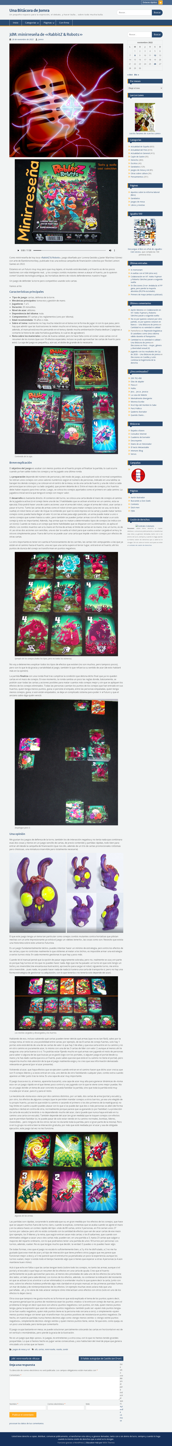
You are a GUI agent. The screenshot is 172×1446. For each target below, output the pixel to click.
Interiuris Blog (137, 450)
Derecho (134, 160)
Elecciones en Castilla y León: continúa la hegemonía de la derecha (143, 360)
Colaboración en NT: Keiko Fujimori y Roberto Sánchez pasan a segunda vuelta (146, 279)
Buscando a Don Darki (140, 501)
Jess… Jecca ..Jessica (139, 391)
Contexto (135, 504)
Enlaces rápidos (150, 2)
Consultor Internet (139, 434)
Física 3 (134, 385)
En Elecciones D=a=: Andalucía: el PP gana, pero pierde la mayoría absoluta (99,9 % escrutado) (146, 288)
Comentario (15, 1375)
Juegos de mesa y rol (21, 1349)
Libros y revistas (138, 205)
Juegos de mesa (138, 201)
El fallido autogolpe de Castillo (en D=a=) (101, 1358)
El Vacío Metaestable (140, 447)
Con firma (64, 22)
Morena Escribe (137, 401)
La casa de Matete (139, 395)
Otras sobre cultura (139, 173)
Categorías (30, 22)
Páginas (48, 22)
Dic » (136, 74)
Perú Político (136, 408)
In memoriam (137, 270)
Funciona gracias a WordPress (71, 1442)
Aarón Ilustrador (138, 497)
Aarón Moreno (137, 310)
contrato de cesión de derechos (140, 545)
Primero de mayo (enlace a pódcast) (146, 294)
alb (36, 1349)
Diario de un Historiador (141, 444)
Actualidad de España (140, 146)
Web (88, 1404)
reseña (59, 1349)
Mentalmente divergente (141, 398)
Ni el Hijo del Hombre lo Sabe (143, 405)
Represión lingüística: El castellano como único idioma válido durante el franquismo (146, 333)
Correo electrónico (56, 1404)
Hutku (133, 388)
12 (155, 55)
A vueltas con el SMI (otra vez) (144, 273)
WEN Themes (109, 1442)
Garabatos (135, 166)
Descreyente (136, 440)
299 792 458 (136, 378)
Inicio (15, 22)
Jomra (40, 39)
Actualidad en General (140, 153)
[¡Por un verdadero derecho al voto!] (138, 482)
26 (155, 64)
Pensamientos (137, 176)
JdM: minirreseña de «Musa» (25, 1358)
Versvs (133, 454)
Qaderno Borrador (139, 411)
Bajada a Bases (137, 430)
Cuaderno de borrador (140, 437)
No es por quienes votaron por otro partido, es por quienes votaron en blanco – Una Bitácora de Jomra (146, 322)
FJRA (133, 511)
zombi (65, 1349)
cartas (41, 1349)
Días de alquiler (137, 381)
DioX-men (135, 507)
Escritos (134, 163)
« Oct (130, 74)
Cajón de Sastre (138, 156)
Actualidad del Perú (139, 150)
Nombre (13, 1404)
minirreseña (50, 1349)
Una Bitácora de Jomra (29, 10)
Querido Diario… (138, 415)
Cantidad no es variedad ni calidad (145, 327)
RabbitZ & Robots (51, 257)
